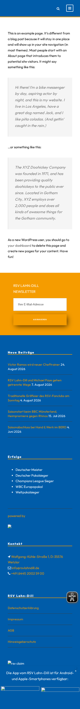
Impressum (15, 619)
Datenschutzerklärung (23, 608)
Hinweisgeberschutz (22, 642)
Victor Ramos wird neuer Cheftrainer (34, 365)
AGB (11, 630)
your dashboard (19, 245)
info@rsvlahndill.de (25, 568)
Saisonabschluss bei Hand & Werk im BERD (37, 427)
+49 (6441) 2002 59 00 (27, 573)
